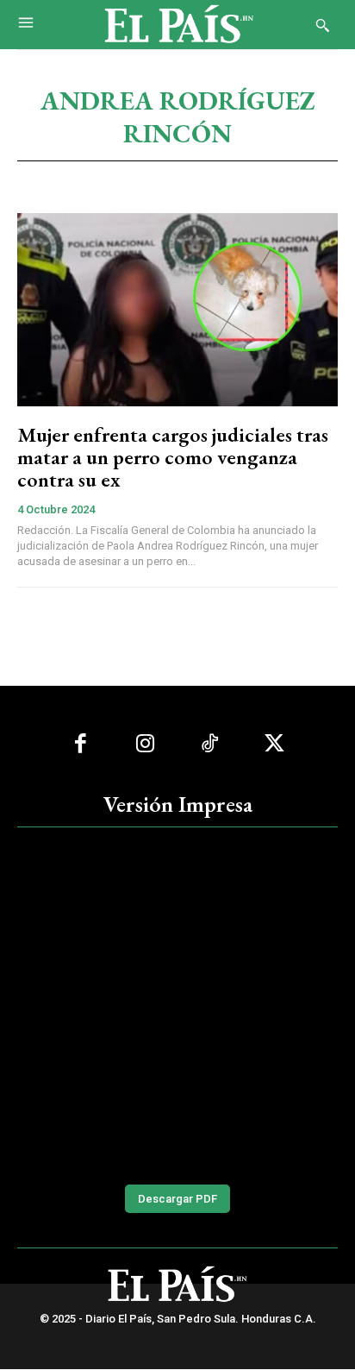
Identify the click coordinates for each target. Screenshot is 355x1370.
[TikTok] (210, 744)
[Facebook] (81, 744)
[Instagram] (145, 744)
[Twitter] (274, 744)
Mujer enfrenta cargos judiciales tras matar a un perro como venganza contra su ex (172, 457)
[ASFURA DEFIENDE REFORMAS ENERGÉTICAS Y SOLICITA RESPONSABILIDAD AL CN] (177, 1003)
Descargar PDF (177, 1198)
